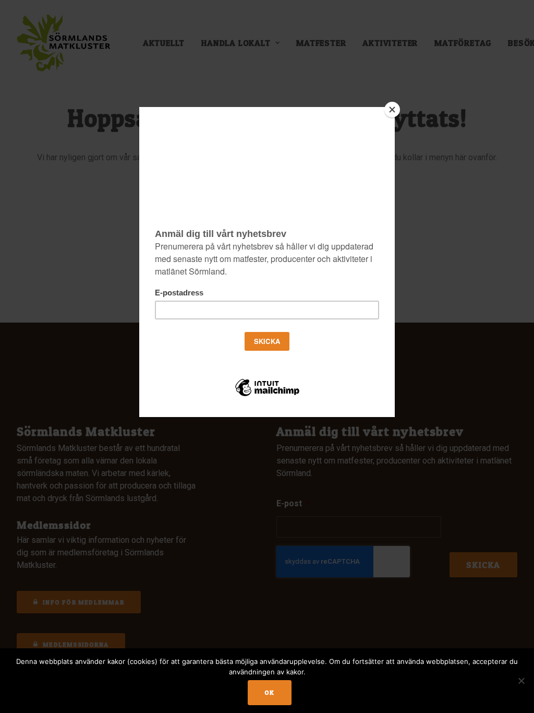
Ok (269, 692)
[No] (521, 680)
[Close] (392, 109)
